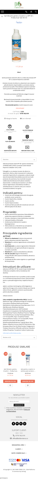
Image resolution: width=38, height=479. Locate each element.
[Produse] (2, 12)
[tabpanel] (19, 46)
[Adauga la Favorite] (10, 385)
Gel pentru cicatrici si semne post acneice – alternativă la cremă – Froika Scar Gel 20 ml (28, 370)
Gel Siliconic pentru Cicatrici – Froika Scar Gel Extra (10, 370)
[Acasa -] (19, 4)
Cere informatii (26, 118)
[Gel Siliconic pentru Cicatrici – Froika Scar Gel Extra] (10, 359)
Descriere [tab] (5, 159)
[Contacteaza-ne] (26, 12)
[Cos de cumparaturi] (31, 12)
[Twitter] (21, 423)
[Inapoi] (1, 16)
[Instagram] (24, 423)
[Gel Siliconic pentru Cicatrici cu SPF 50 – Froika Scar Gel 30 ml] (19, 46)
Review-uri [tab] (7, 337)
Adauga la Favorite (11, 118)
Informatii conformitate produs (12, 333)
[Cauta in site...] (36, 12)
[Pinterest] (17, 423)
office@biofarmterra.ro (20, 438)
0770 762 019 (20, 436)
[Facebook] (13, 423)
